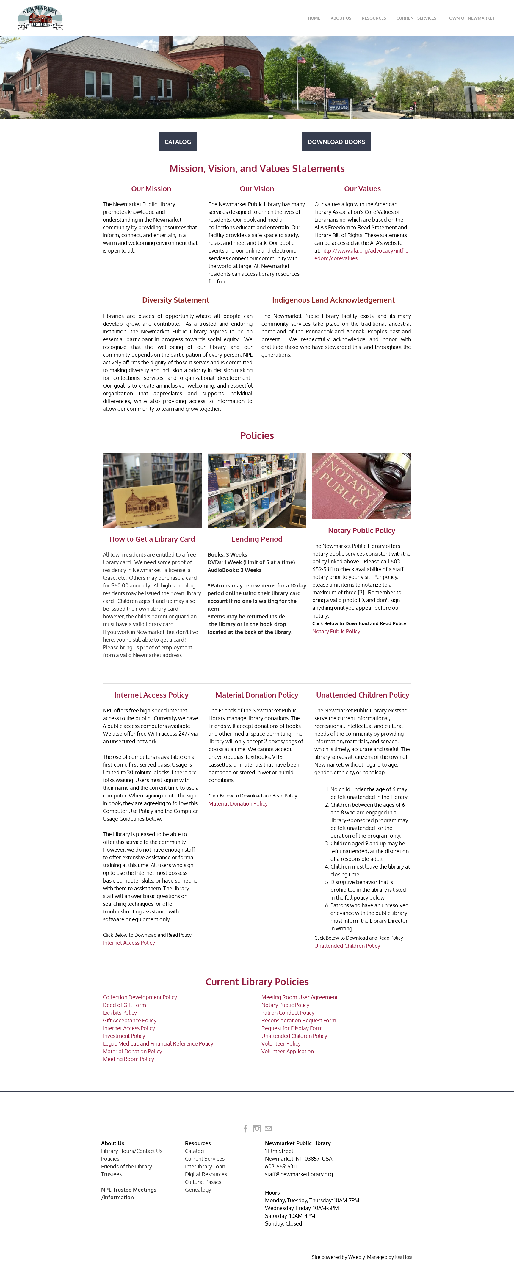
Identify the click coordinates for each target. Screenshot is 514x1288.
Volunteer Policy (281, 1043)
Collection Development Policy (140, 997)
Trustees (111, 1174)
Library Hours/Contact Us (131, 1151)
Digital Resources (206, 1174)
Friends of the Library (126, 1166)
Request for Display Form (292, 1028)
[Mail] (268, 1128)
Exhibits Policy (120, 1012)
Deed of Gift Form (124, 1005)
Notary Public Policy (336, 631)
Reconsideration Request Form (298, 1020)
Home (314, 18)
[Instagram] (257, 1128)
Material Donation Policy (238, 803)
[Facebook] (246, 1128)
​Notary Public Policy (285, 1005)
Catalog (194, 1151)
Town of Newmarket (471, 18)
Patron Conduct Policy (287, 1012)
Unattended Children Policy (347, 945)
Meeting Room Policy (128, 1059)
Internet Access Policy (129, 942)
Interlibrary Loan (205, 1166)
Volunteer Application (287, 1051)
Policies (110, 1158)
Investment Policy (124, 1035)
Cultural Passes (203, 1182)
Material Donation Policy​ (132, 1051)
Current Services (416, 18)
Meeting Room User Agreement (299, 997)
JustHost (404, 1257)
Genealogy (198, 1189)
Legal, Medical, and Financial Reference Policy (158, 1043)
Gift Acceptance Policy (129, 1020)
